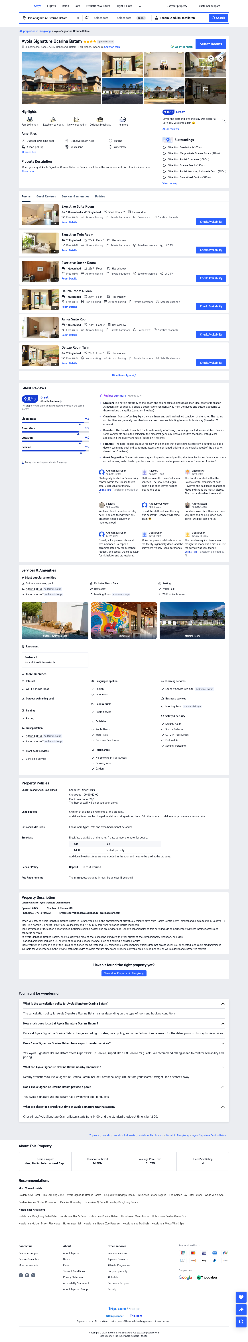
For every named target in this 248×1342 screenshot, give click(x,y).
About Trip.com (71, 1253)
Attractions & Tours (98, 6)
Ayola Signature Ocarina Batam (52, 41)
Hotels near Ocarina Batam (103, 1216)
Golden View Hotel (29, 1195)
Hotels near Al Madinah (136, 1223)
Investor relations (117, 1253)
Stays (37, 6)
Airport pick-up (34, 588)
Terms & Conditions (74, 1271)
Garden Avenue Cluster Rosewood (38, 1202)
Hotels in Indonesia (124, 1135)
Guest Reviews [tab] (46, 196)
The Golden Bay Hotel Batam (185, 1195)
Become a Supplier (118, 1283)
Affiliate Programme (119, 1265)
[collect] (241, 1297)
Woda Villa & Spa (214, 1195)
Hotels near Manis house (135, 1216)
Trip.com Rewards (117, 1259)
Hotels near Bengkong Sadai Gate (38, 1216)
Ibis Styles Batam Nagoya (152, 1195)
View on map (169, 183)
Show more (28, 171)
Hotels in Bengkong (177, 1135)
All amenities (29, 152)
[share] (241, 1309)
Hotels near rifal (72, 1223)
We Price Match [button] (184, 46)
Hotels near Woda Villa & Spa (168, 1223)
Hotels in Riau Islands (151, 1135)
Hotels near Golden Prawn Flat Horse (39, 1223)
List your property (117, 1271)
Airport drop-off (35, 594)
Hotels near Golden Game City (169, 1216)
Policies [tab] (100, 196)
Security (112, 1289)
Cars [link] (77, 6)
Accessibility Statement (76, 1283)
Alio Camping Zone (53, 1195)
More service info (28, 1265)
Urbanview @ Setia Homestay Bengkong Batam (111, 1202)
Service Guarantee (29, 1259)
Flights (51, 6)
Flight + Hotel (124, 6)
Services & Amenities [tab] (75, 196)
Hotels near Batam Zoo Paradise (102, 1223)
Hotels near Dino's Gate (73, 1216)
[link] (176, 6)
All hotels (113, 1277)
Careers (67, 1265)
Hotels (106, 1135)
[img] (61, 78)
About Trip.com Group (75, 1289)
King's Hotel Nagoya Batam (119, 1195)
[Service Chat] (241, 1322)
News (66, 1259)
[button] (141, 6)
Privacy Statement (73, 1277)
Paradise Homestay (71, 1202)
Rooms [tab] (26, 196)
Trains (65, 6)
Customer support (29, 1253)
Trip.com (94, 1135)
